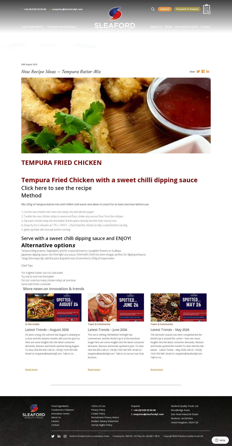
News (168, 26)
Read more (31, 369)
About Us (157, 26)
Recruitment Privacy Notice (105, 417)
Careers (206, 26)
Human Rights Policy (101, 424)
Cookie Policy (98, 413)
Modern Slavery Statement (105, 421)
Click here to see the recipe (56, 188)
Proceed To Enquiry (187, 9)
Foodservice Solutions (62, 26)
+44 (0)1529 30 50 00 (35, 9)
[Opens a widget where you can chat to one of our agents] (220, 440)
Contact (164, 9)
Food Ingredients (32, 26)
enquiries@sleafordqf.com (67, 9)
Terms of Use (98, 406)
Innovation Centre (186, 26)
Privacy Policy (98, 409)
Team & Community (99, 324)
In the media (32, 324)
